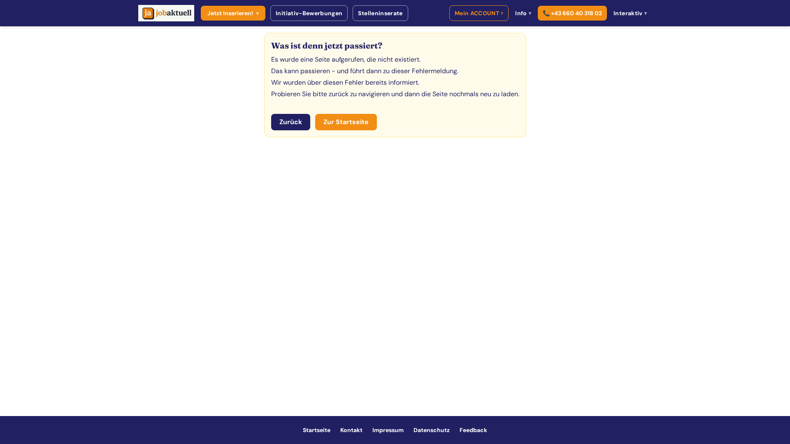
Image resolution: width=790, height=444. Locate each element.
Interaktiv (630, 13)
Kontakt (351, 430)
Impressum (388, 430)
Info (523, 13)
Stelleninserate (380, 13)
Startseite (316, 430)
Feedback (473, 430)
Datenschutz (432, 430)
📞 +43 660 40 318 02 (572, 13)
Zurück (290, 122)
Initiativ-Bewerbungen (309, 13)
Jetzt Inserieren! (233, 13)
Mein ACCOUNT (479, 13)
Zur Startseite (346, 122)
